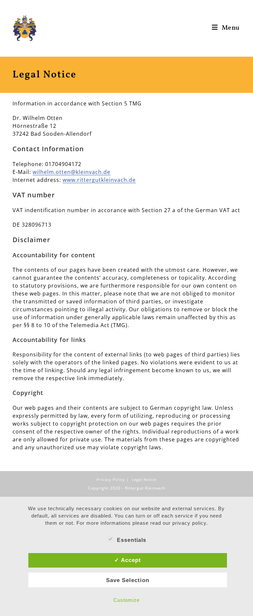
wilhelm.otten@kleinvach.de (71, 172)
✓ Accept (127, 560)
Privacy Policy (111, 479)
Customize (126, 600)
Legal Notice (144, 479)
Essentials (131, 540)
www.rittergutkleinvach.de (99, 179)
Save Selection (127, 580)
